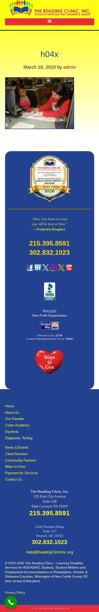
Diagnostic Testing (18, 438)
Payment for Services (21, 473)
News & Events (17, 447)
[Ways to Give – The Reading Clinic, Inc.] (49, 204)
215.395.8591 (49, 243)
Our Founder (14, 419)
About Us (12, 412)
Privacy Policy (15, 592)
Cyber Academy (17, 425)
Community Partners (20, 460)
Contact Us (13, 479)
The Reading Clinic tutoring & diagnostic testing (49, 8)
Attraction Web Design (54, 608)
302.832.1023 (49, 252)
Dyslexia (11, 432)
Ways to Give (15, 466)
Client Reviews (16, 454)
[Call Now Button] (11, 602)
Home (9, 406)
